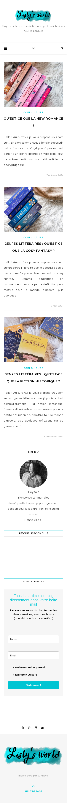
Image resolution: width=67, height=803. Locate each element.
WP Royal (43, 775)
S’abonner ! (33, 685)
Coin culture (33, 112)
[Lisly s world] (33, 15)
